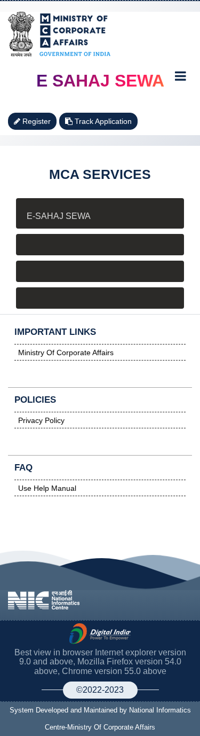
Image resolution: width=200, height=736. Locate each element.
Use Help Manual (47, 488)
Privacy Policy (41, 420)
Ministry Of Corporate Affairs (66, 352)
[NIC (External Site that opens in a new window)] (43, 599)
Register (35, 121)
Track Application (102, 121)
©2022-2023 (100, 689)
